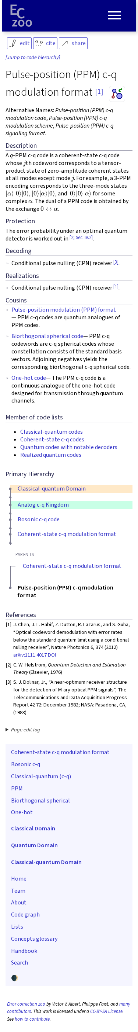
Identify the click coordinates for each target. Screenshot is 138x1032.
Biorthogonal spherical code (47, 336)
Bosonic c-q (25, 764)
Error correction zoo (26, 1004)
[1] (99, 92)
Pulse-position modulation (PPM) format (63, 310)
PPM (17, 789)
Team (18, 891)
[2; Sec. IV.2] (81, 237)
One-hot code (28, 378)
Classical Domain (33, 829)
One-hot (22, 812)
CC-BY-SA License (106, 1011)
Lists (17, 927)
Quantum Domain (34, 845)
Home (18, 879)
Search (19, 963)
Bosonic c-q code (39, 519)
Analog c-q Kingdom (43, 505)
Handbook (24, 951)
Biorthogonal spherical (40, 801)
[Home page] (21, 16)
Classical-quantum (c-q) (41, 776)
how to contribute (32, 1019)
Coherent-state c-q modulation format (67, 534)
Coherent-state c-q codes (52, 440)
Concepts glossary (34, 939)
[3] (115, 262)
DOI (52, 655)
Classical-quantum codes (51, 432)
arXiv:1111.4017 (30, 655)
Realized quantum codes (50, 455)
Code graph (25, 915)
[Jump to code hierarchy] (33, 57)
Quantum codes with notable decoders (68, 447)
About (18, 903)
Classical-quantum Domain (52, 489)
